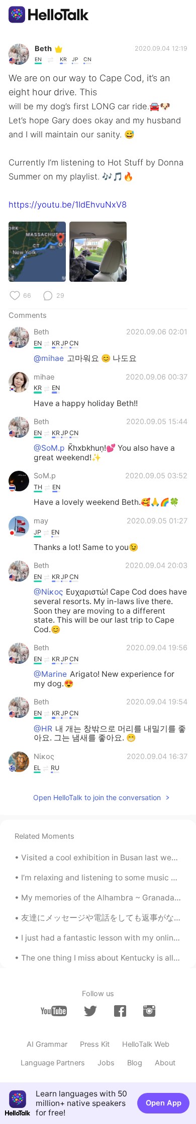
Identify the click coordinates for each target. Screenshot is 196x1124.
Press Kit (95, 1044)
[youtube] (54, 1011)
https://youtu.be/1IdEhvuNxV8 (68, 205)
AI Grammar (47, 1044)
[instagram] (149, 1011)
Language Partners (53, 1062)
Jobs (106, 1062)
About (165, 1062)
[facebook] (120, 1011)
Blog (134, 1062)
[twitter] (90, 1011)
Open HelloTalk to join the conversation (97, 797)
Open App (163, 1102)
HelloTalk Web (145, 1044)
